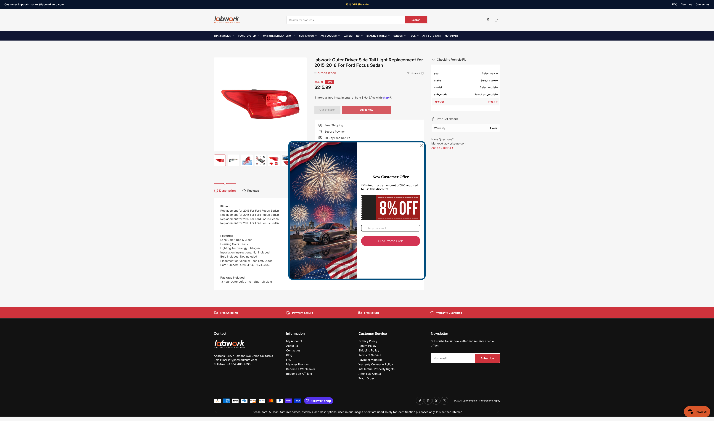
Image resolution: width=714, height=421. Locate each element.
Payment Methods (370, 359)
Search (415, 19)
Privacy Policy (367, 341)
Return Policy (367, 346)
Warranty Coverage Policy (375, 364)
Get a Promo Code (390, 241)
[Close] (421, 145)
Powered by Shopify (489, 400)
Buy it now (366, 109)
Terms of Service (369, 355)
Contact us (703, 4)
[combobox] (357, 20)
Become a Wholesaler (300, 369)
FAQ (674, 4)
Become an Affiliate (299, 373)
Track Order (366, 378)
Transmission (222, 35)
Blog (289, 355)
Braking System (376, 35)
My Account (294, 341)
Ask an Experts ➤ (442, 148)
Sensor (398, 35)
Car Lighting (352, 35)
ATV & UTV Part (431, 35)
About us (686, 4)
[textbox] (473, 73)
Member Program (297, 364)
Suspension (306, 35)
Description (227, 190)
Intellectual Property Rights (376, 369)
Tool (412, 35)
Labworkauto (470, 400)
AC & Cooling (329, 35)
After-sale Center (369, 373)
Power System (247, 35)
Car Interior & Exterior (277, 35)
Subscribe (487, 358)
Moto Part (451, 35)
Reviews (253, 190)
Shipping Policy (368, 350)
